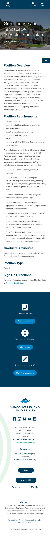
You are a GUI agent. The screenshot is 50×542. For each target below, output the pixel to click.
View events (25, 347)
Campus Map (21, 442)
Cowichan (25, 457)
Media (34, 487)
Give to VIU (26, 480)
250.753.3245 (18, 439)
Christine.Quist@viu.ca (15, 283)
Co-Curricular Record (11, 41)
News (26, 470)
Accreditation (12, 520)
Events (16, 487)
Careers (25, 502)
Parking (31, 442)
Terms (21, 520)
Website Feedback (25, 523)
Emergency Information (33, 520)
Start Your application (25, 373)
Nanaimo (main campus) (25, 454)
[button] (46, 60)
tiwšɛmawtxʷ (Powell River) (25, 460)
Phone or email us (25, 321)
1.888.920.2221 (31, 439)
